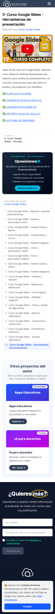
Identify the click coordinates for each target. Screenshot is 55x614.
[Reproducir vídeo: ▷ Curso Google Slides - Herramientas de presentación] (27, 49)
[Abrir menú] (49, 3)
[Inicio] (14, 3)
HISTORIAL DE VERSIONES (20, 120)
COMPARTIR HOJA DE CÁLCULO (23, 100)
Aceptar (27, 606)
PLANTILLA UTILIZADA (18, 93)
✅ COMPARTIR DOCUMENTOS (19, 107)
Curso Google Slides (29, 29)
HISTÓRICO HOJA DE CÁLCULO (22, 113)
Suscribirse (13, 550)
